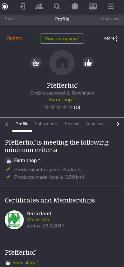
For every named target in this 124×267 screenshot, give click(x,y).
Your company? (62, 38)
